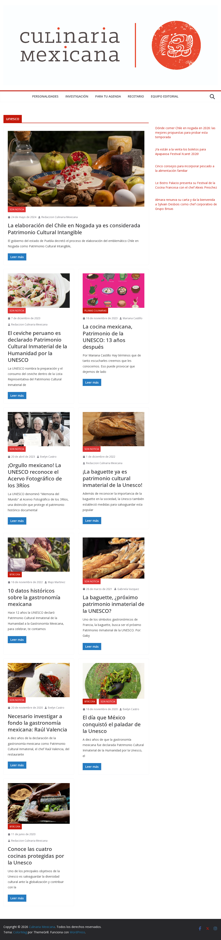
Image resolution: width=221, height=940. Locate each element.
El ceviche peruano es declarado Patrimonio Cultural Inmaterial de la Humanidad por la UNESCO (37, 346)
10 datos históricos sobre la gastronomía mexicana (34, 597)
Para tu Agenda (108, 96)
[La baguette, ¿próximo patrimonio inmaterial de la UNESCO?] (114, 558)
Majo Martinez (56, 582)
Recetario (136, 96)
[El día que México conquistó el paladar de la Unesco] (114, 681)
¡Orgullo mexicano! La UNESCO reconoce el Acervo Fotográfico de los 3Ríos (35, 475)
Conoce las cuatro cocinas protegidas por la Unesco (36, 855)
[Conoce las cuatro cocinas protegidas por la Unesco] (39, 803)
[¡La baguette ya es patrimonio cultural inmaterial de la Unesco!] (114, 429)
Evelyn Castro (48, 456)
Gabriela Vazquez (128, 589)
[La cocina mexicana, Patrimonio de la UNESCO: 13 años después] (114, 290)
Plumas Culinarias (95, 310)
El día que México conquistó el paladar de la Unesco (112, 724)
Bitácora (14, 574)
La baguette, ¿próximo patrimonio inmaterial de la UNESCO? (113, 604)
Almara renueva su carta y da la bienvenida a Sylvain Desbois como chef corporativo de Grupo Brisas (186, 204)
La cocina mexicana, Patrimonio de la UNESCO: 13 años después (107, 336)
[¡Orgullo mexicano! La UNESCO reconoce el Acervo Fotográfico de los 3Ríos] (39, 429)
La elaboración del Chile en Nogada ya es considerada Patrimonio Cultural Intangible (74, 228)
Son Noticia (16, 209)
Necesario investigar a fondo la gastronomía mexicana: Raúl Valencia (37, 722)
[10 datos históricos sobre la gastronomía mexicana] (39, 554)
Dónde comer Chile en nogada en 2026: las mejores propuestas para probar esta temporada (185, 132)
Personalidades (45, 96)
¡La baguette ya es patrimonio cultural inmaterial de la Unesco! (112, 478)
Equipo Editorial (164, 96)
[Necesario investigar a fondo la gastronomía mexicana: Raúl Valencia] (39, 680)
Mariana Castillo (132, 318)
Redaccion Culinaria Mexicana (59, 217)
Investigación (76, 96)
